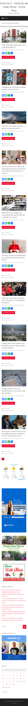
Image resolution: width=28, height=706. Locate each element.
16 (13, 678)
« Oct (3, 692)
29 (10, 684)
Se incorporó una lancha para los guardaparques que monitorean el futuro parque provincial (14, 433)
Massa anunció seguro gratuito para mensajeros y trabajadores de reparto (13, 300)
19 (24, 678)
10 (17, 675)
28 (6, 684)
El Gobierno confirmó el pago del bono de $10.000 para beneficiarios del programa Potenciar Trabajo (13, 607)
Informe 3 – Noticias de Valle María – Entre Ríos (14, 7)
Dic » (6, 692)
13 (3, 678)
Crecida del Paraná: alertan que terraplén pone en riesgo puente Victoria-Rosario (13, 345)
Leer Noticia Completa (8, 57)
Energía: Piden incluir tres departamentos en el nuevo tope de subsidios (13, 391)
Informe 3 (21, 49)
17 (17, 678)
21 (6, 681)
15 (10, 678)
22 (10, 681)
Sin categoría (7, 62)
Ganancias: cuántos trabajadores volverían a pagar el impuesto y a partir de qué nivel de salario (13, 613)
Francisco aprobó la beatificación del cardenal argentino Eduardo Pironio (14, 257)
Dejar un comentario (9, 64)
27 (3, 684)
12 (23, 675)
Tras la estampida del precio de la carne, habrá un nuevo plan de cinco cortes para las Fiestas (14, 600)
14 (6, 678)
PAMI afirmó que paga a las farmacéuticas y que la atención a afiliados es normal (13, 215)
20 (3, 681)
